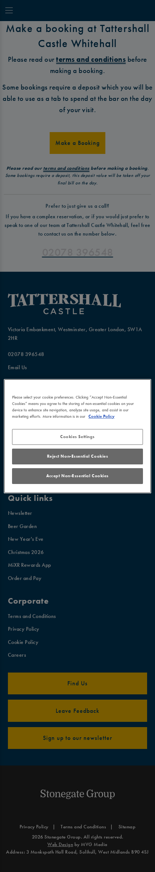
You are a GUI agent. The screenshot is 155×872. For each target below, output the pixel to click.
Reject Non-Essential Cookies (77, 456)
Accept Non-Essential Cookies (77, 475)
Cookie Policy (101, 416)
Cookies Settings (77, 436)
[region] (77, 436)
